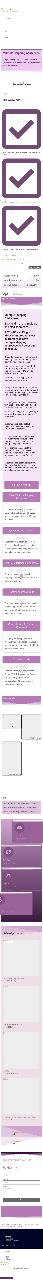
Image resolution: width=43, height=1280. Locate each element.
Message (6, 1186)
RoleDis (6, 1071)
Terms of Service (13, 1226)
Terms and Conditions (12, 1241)
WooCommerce (18, 295)
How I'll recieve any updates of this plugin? (21, 807)
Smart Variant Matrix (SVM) (13, 1025)
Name (5, 1173)
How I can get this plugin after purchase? (20, 803)
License (6, 264)
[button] (21, 803)
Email (5, 1179)
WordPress (17, 1142)
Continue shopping (6, 1278)
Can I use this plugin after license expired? (21, 812)
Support (8, 1237)
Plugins (8, 19)
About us (8, 1236)
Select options (34, 267)
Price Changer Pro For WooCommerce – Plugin (20, 1117)
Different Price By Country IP (14, 979)
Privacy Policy (10, 1239)
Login (7, 1258)
